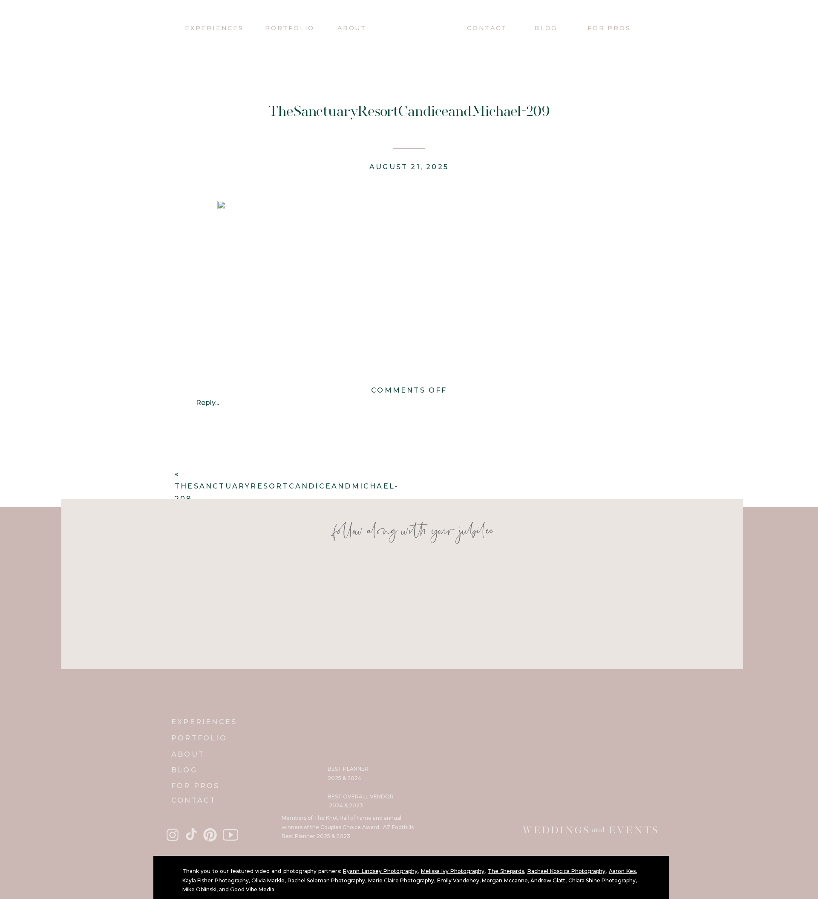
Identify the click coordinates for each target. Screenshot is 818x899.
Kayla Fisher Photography (215, 880)
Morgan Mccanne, (505, 880)
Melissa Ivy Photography (453, 871)
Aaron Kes (622, 871)
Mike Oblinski (199, 889)
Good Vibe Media (252, 889)
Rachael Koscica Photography (566, 871)
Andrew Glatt (547, 880)
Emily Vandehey (458, 880)
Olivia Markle (268, 880)
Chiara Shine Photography (602, 880)
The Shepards (506, 871)
